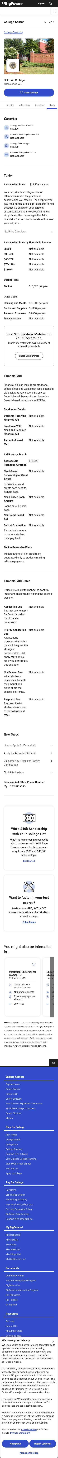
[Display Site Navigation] (54, 11)
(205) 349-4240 (17, 786)
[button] (6, 987)
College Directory (13, 32)
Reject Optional (42, 1443)
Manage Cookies (29, 1452)
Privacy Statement (20, 1432)
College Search (14, 22)
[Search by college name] (45, 22)
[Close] (53, 1341)
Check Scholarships (29, 356)
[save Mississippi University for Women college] (34, 964)
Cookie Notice (29, 1429)
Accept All (15, 1443)
